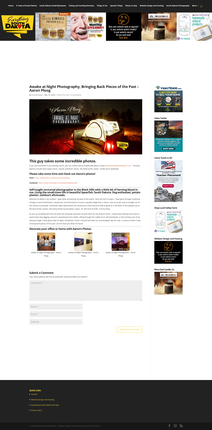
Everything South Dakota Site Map (45, 405)
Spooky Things (116, 6)
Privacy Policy (36, 410)
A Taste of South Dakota (26, 6)
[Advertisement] (106, 59)
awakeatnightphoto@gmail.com (118, 165)
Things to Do (102, 6)
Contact (34, 394)
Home (10, 6)
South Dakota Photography (177, 6)
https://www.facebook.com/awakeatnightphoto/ (58, 183)
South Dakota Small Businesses (53, 6)
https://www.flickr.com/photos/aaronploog (52, 178)
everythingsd (37, 95)
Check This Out (63, 95)
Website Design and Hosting (152, 6)
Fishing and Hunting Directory (81, 6)
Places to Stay (131, 6)
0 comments (76, 95)
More (194, 6)
